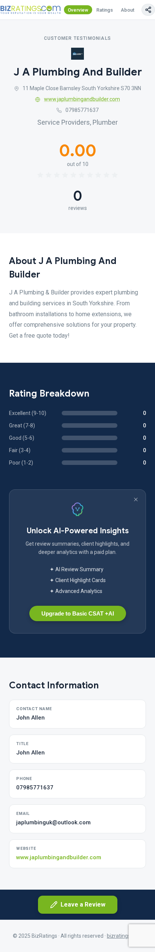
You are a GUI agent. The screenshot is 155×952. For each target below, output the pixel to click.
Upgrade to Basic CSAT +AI (77, 613)
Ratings (104, 10)
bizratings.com (124, 936)
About (127, 10)
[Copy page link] (148, 10)
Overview (78, 10)
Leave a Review (83, 904)
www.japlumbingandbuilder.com (82, 99)
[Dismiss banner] (136, 499)
